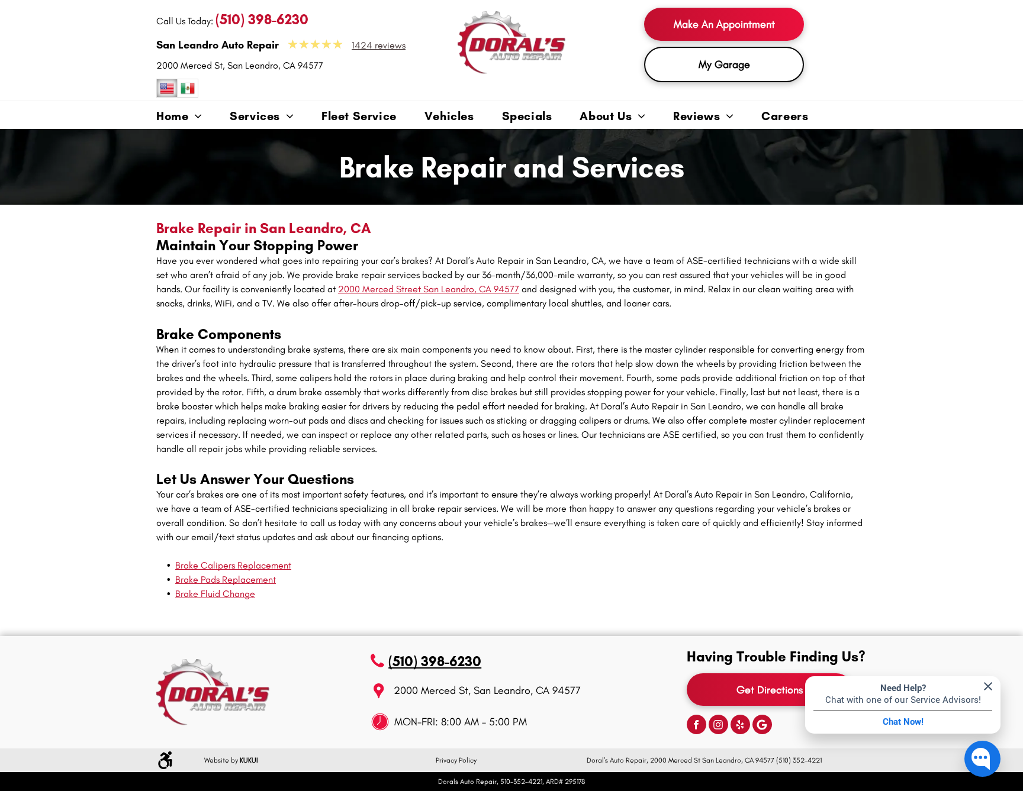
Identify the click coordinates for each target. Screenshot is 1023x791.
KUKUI (249, 760)
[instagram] (718, 726)
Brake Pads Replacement (225, 579)
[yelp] (740, 726)
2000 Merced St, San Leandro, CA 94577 (239, 65)
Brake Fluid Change (215, 593)
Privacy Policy (456, 760)
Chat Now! (903, 721)
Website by (221, 760)
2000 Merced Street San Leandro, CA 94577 (428, 289)
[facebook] (696, 726)
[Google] (762, 726)
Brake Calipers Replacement (233, 565)
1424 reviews (379, 45)
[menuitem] (193, 116)
